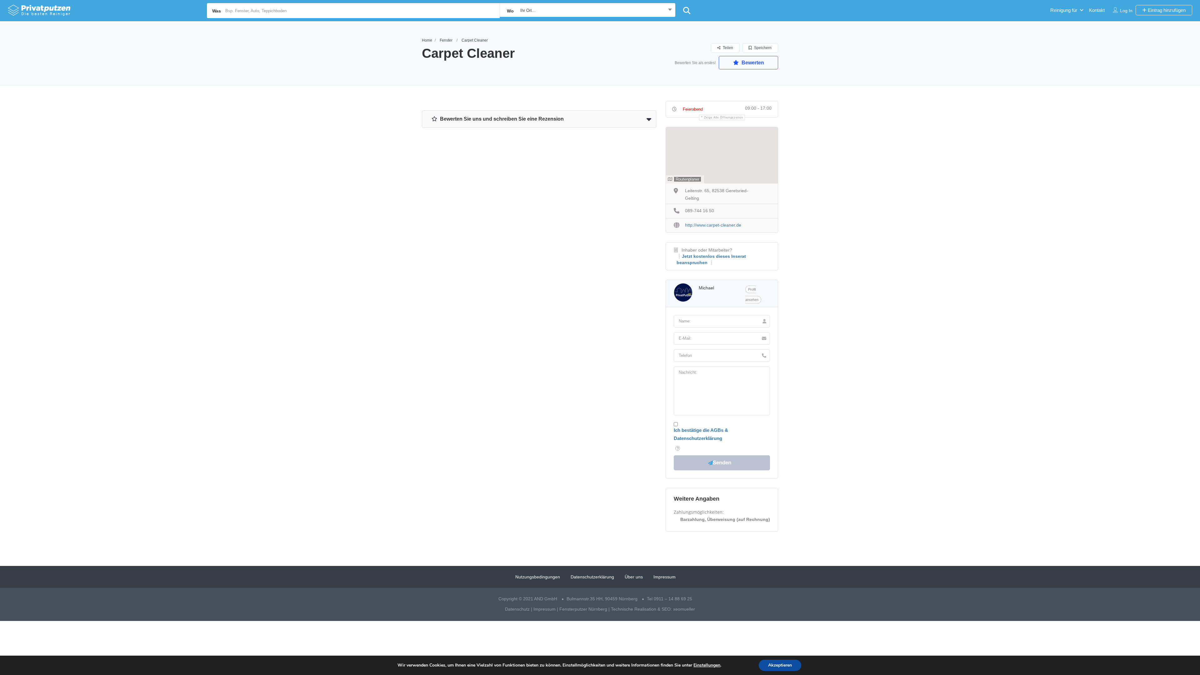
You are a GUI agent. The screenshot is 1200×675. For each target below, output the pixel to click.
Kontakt (1097, 10)
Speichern (762, 48)
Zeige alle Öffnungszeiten (723, 117)
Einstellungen (706, 665)
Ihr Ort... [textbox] (528, 10)
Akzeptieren (780, 665)
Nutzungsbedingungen (537, 576)
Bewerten (752, 62)
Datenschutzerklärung (592, 576)
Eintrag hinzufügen (1166, 10)
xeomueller (684, 609)
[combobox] (587, 10)
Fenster (446, 40)
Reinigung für (1063, 10)
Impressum (664, 576)
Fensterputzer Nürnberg (583, 609)
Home (427, 40)
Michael (706, 287)
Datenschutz (517, 609)
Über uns (634, 576)
